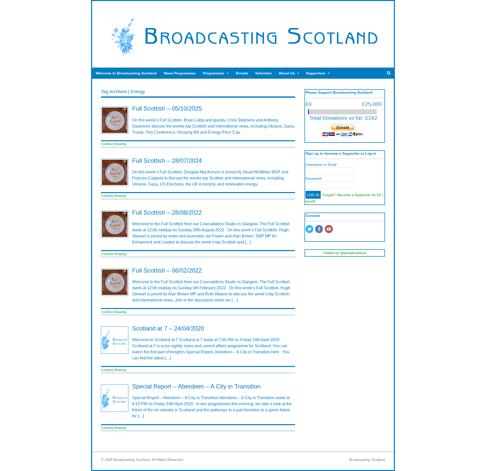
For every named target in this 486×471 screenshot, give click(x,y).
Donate (242, 73)
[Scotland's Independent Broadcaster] (243, 57)
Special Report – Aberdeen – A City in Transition (196, 386)
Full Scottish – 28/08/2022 (167, 212)
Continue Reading (113, 144)
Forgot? (329, 195)
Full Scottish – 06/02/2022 (167, 270)
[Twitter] (310, 230)
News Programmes (180, 73)
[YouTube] (329, 230)
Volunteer (263, 73)
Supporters (315, 73)
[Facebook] (319, 230)
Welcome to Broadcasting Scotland (126, 73)
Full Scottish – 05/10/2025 (167, 108)
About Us (287, 73)
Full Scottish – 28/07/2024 (167, 160)
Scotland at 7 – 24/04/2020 (168, 328)
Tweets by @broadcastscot (344, 253)
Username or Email (321, 164)
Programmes (213, 73)
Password (313, 178)
